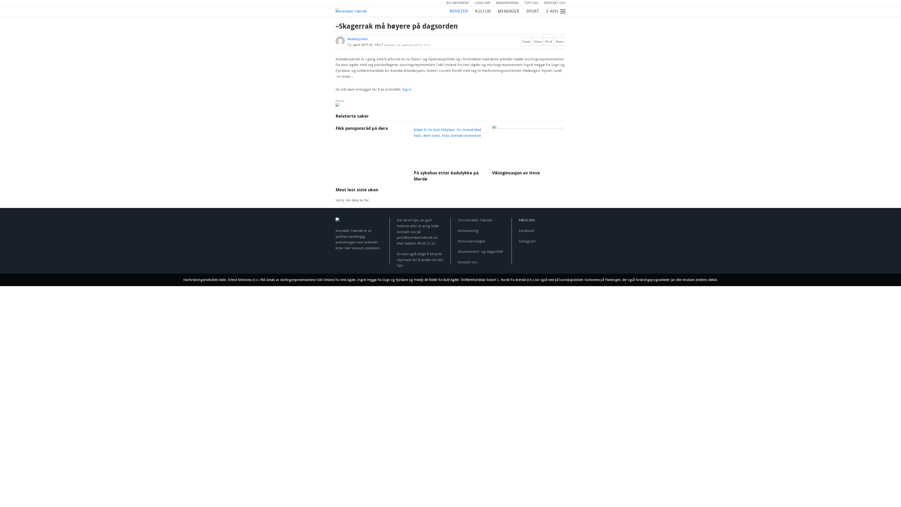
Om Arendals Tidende (475, 220)
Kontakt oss (467, 262)
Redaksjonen (357, 39)
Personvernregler (472, 241)
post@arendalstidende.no (417, 237)
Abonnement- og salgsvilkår (480, 252)
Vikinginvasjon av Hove (516, 172)
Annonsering (468, 231)
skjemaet (404, 260)
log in (407, 89)
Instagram (527, 241)
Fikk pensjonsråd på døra (362, 128)
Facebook (526, 231)
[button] (565, 11)
